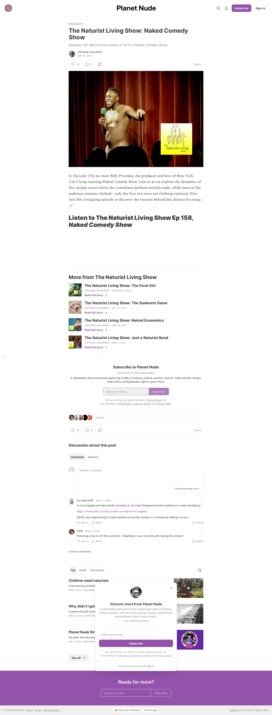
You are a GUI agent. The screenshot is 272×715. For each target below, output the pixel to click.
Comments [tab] (77, 457)
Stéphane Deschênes (90, 52)
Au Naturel (83, 500)
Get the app (150, 710)
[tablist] (85, 457)
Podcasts (76, 23)
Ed (78, 531)
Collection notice (51, 710)
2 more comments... (81, 551)
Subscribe (241, 8)
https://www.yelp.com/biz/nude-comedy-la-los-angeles (112, 511)
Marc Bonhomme (94, 615)
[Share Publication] (226, 8)
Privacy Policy (164, 655)
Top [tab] (73, 570)
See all (76, 658)
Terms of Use (154, 651)
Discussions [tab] (97, 570)
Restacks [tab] (93, 457)
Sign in (260, 8)
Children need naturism (89, 580)
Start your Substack (129, 710)
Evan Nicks (89, 641)
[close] (171, 588)
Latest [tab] (82, 570)
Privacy (29, 710)
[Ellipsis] (201, 500)
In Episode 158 (81, 176)
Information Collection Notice (135, 655)
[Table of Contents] (4, 357)
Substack (234, 710)
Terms (37, 710)
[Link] (63, 221)
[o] (188, 588)
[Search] (218, 8)
